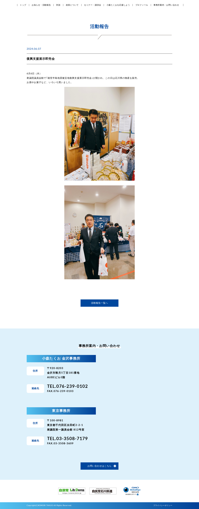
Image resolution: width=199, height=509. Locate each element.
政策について (72, 5)
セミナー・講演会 (92, 5)
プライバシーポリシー (162, 505)
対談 (58, 5)
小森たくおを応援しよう (118, 5)
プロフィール (141, 5)
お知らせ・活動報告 (41, 5)
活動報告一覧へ (99, 303)
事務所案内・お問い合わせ (166, 5)
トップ (23, 5)
